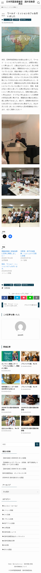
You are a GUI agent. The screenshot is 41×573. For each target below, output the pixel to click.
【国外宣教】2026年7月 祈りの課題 (14, 469)
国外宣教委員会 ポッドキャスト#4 (14, 473)
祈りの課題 (8, 549)
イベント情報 (8, 19)
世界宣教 (7, 288)
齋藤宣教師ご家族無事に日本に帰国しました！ (10, 253)
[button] (5, 298)
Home (10, 564)
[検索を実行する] (37, 444)
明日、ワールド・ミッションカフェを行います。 (10, 266)
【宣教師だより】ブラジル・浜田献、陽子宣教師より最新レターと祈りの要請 (20, 463)
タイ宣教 (7, 514)
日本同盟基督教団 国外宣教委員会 (20, 3)
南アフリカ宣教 (9, 523)
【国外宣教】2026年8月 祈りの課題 (14, 458)
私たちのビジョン (18, 564)
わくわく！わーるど (11, 506)
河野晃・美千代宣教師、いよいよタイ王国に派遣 (28, 253)
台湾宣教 (16, 19)
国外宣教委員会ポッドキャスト (14, 536)
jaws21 (20, 335)
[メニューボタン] (2, 2)
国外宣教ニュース (25, 19)
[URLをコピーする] (36, 298)
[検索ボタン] (38, 2)
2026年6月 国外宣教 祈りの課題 (13, 477)
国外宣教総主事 (9, 541)
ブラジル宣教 (8, 519)
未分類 (6, 545)
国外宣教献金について (20, 566)
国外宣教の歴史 (28, 564)
